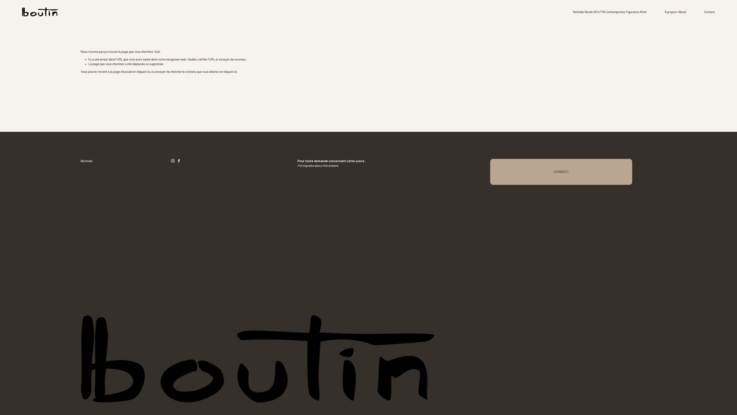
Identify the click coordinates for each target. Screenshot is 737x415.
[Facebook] (179, 161)
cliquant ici (143, 71)
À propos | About (675, 12)
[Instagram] (173, 161)
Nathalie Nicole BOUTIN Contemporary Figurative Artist (610, 12)
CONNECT (561, 171)
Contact (709, 12)
